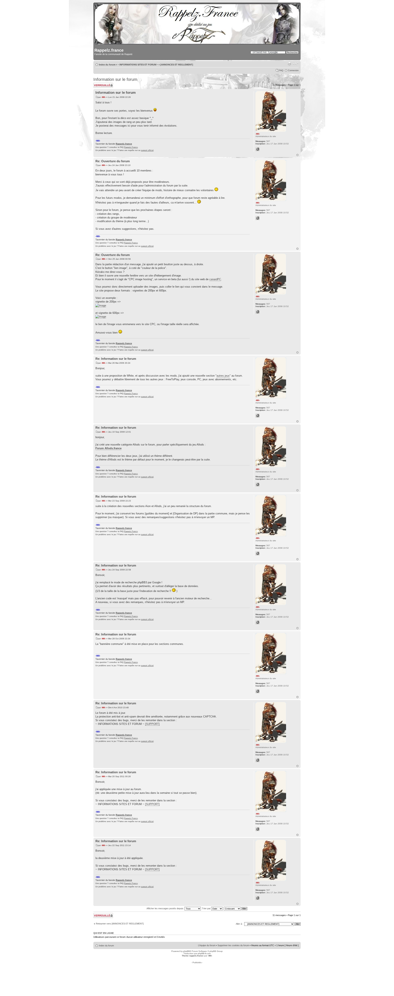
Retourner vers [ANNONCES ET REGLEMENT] (120, 923)
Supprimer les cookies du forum (233, 945)
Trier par (206, 908)
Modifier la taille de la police (296, 64)
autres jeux (223, 375)
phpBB (186, 951)
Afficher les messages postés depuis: (165, 908)
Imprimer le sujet (289, 64)
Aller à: (239, 924)
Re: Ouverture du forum (112, 161)
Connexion (293, 70)
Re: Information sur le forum (115, 358)
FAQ (281, 70)
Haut (297, 155)
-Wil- (103, 97)
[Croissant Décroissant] (236, 908)
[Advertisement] (197, 973)
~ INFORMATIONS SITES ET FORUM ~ (138, 64)
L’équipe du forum (206, 945)
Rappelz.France (131, 147)
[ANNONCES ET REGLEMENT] (176, 64)
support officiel (147, 150)
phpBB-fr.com (204, 953)
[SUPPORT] (152, 723)
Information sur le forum (115, 79)
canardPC (215, 279)
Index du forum (107, 64)
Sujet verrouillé (100, 84)
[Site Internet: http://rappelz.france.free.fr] (257, 149)
